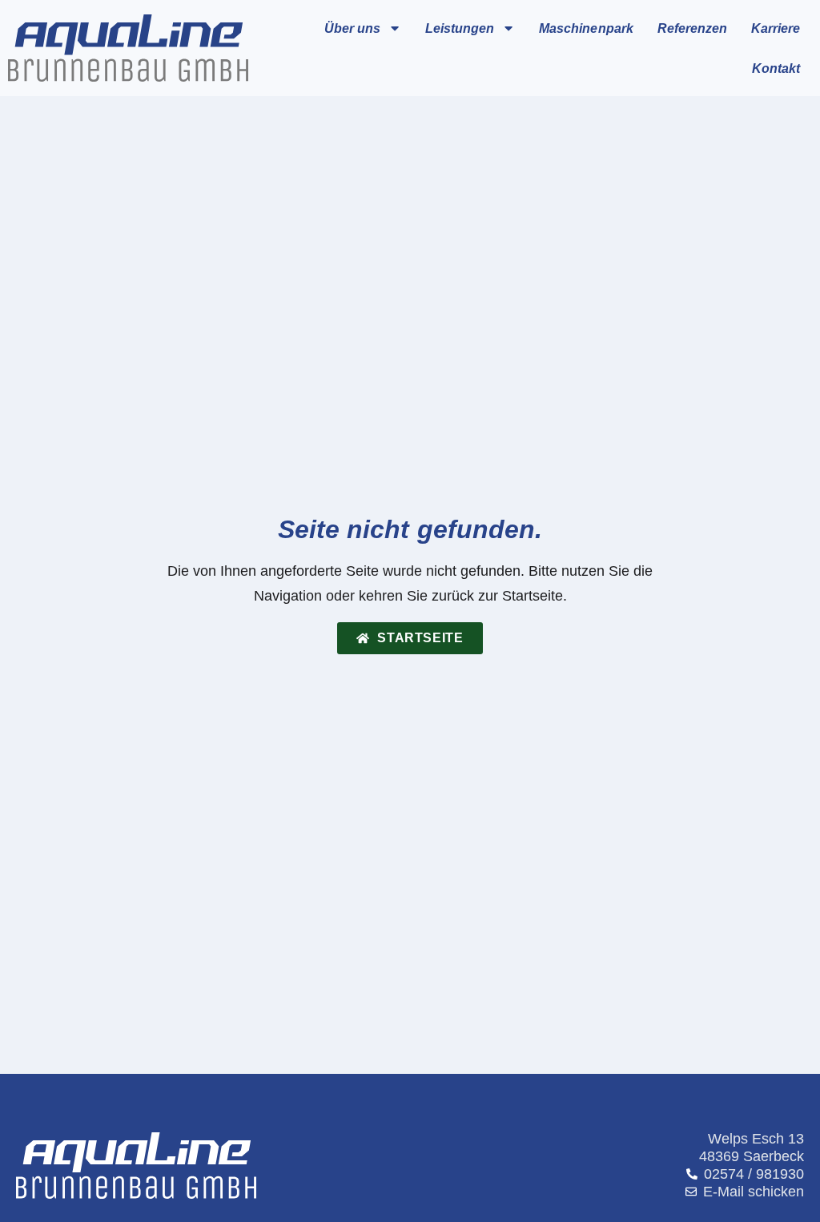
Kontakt (776, 68)
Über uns (352, 28)
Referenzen (692, 28)
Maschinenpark (586, 28)
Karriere (775, 28)
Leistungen (459, 28)
